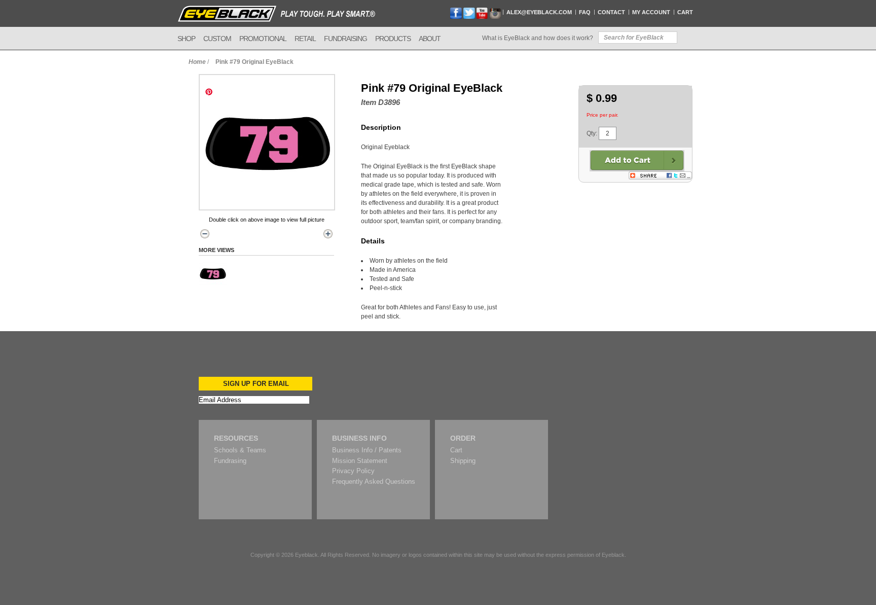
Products (393, 38)
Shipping (463, 461)
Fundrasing (230, 461)
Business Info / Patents (367, 450)
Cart (685, 12)
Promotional (262, 38)
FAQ (585, 12)
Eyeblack (306, 555)
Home (197, 61)
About (430, 38)
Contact (611, 12)
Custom (217, 38)
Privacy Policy (353, 471)
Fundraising (345, 38)
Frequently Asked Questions (373, 481)
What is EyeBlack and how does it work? (537, 38)
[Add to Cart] (637, 160)
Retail (305, 38)
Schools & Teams (240, 450)
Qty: (592, 133)
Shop (186, 38)
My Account (651, 12)
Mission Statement (359, 461)
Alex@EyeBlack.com (539, 12)
